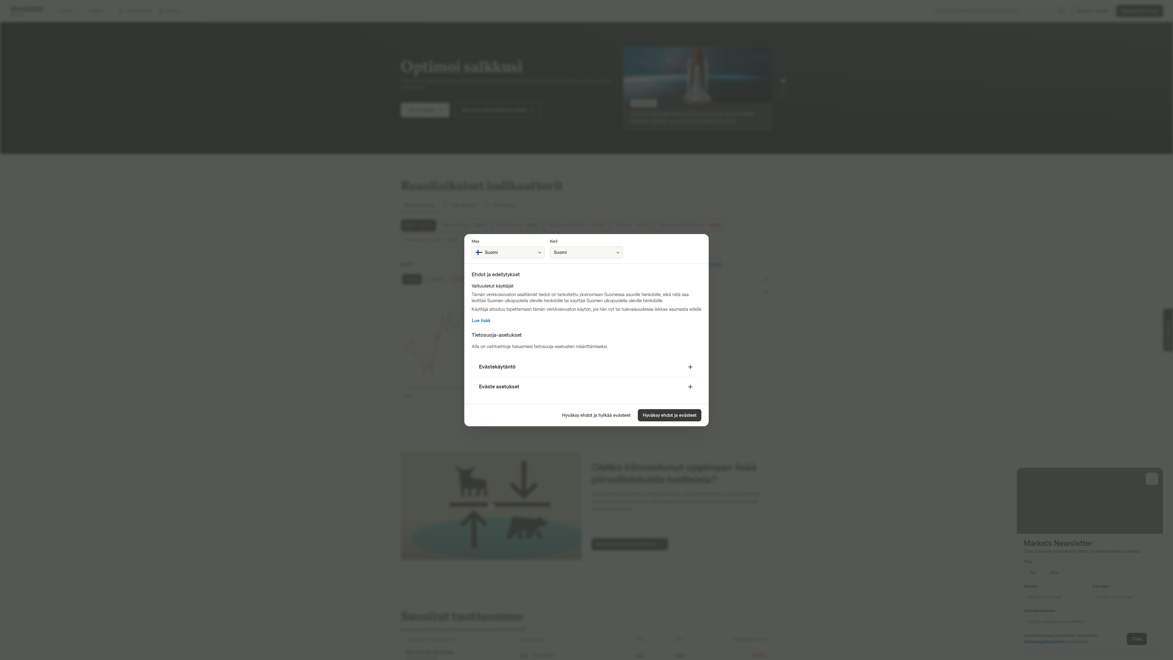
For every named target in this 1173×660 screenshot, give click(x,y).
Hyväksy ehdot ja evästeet (669, 415)
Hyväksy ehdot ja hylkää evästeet (596, 415)
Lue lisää (481, 320)
